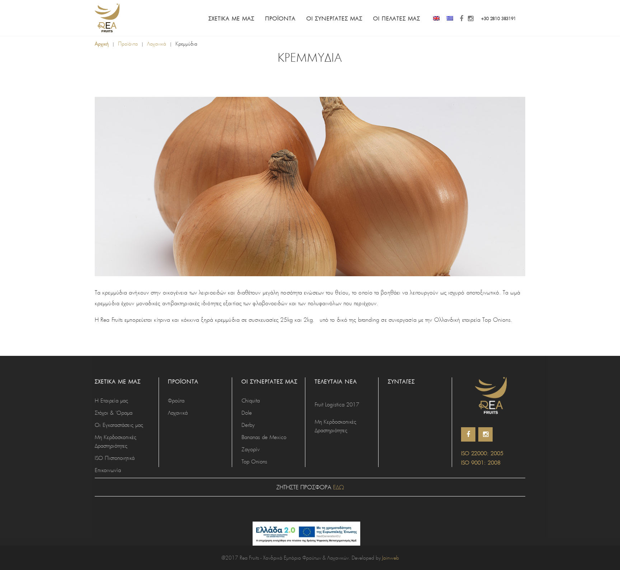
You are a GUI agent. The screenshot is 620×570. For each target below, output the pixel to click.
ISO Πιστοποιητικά (115, 457)
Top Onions (254, 461)
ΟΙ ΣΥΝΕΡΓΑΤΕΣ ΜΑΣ (334, 18)
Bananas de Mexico (263, 437)
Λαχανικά (156, 43)
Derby (248, 424)
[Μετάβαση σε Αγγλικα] (436, 18)
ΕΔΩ (338, 487)
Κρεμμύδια (186, 43)
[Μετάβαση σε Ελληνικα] (450, 18)
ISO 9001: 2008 (481, 462)
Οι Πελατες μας (396, 18)
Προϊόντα (128, 43)
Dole (246, 412)
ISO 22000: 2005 (482, 453)
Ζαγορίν (250, 449)
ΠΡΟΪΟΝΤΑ (280, 18)
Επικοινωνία (108, 470)
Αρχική (102, 43)
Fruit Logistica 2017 (337, 404)
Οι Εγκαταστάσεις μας (119, 424)
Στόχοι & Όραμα (113, 412)
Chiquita (250, 400)
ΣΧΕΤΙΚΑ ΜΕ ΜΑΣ (231, 18)
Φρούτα (176, 400)
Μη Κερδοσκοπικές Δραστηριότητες (115, 441)
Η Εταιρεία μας (111, 400)
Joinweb (390, 557)
